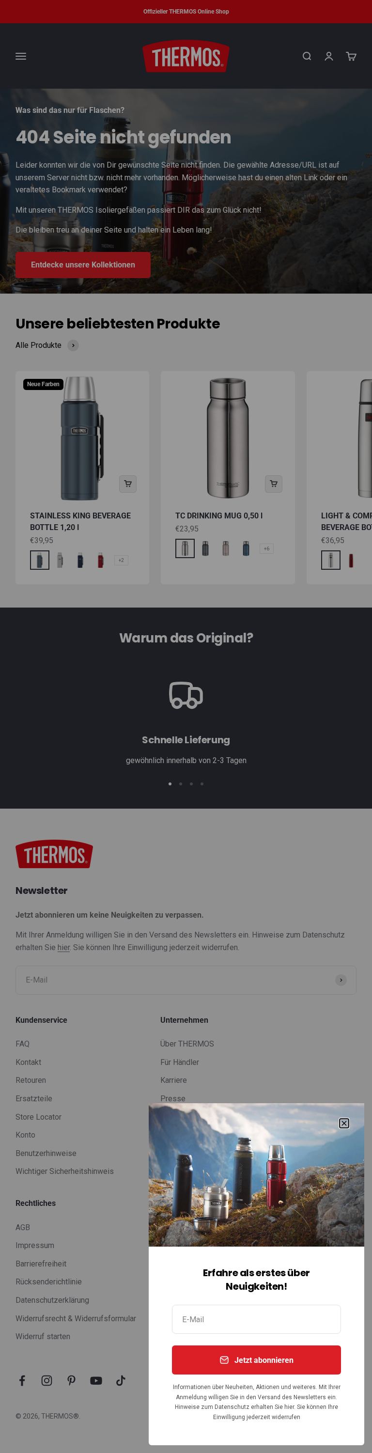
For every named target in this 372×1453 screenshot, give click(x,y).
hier (289, 1407)
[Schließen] (344, 1123)
